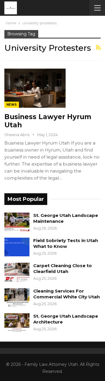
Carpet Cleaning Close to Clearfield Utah (62, 268)
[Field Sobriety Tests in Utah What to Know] (16, 247)
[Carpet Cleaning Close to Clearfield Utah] (16, 272)
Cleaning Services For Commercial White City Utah (66, 294)
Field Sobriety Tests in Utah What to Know (65, 243)
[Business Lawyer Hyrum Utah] (35, 88)
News (11, 105)
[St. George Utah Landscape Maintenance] (16, 222)
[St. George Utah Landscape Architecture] (16, 322)
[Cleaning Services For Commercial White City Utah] (16, 297)
